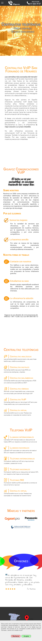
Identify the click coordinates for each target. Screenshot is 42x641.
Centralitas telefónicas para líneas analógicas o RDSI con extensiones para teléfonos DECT (20, 380)
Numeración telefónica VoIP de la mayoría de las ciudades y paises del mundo (19, 460)
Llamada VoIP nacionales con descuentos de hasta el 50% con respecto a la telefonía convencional (20, 449)
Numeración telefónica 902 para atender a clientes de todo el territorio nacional (20, 482)
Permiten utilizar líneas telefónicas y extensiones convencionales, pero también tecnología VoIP (19, 390)
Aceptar (26, 636)
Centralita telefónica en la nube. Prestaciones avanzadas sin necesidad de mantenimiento (18, 412)
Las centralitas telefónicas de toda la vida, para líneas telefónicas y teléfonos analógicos (20, 358)
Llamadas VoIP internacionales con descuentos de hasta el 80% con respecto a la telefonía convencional (20, 439)
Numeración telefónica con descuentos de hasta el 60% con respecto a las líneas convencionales (21, 471)
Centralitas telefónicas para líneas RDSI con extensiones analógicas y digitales (17, 369)
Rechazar (16, 636)
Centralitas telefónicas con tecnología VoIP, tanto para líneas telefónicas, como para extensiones (20, 401)
